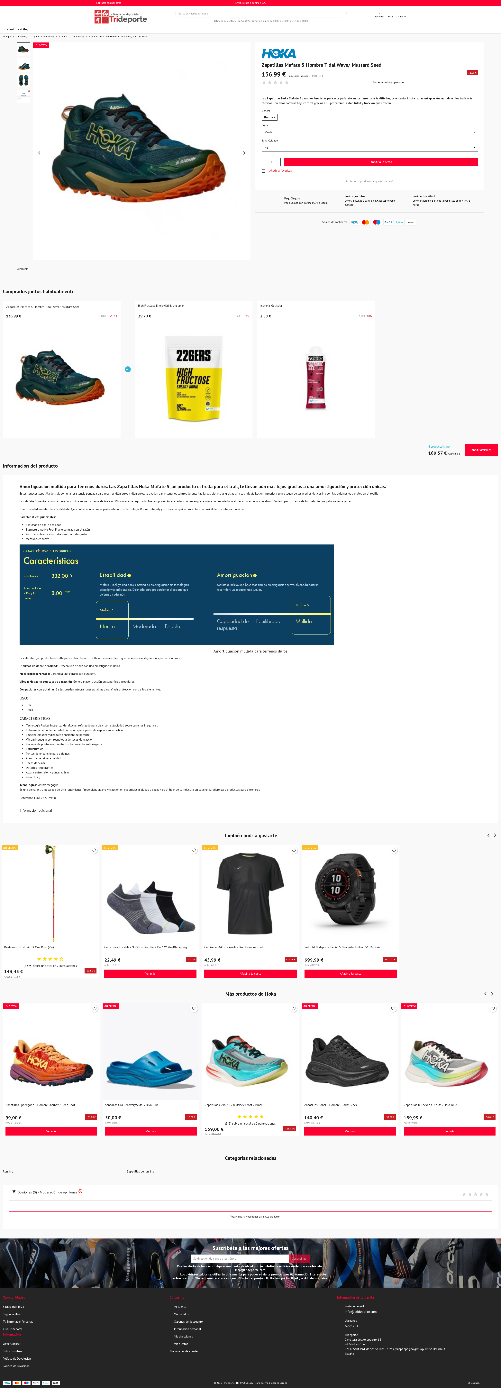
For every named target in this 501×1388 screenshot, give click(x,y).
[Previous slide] (39, 153)
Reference (26, 798)
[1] (264, 82)
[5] (286, 82)
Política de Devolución (17, 1358)
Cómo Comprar (12, 1344)
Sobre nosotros (12, 1351)
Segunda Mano (12, 1314)
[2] (269, 82)
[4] (281, 82)
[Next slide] (244, 153)
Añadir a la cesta (381, 162)
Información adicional (36, 810)
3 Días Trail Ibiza (13, 1307)
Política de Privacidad (16, 1366)
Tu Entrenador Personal (18, 1321)
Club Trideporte (13, 1329)
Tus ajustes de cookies (184, 1351)
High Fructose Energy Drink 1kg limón (161, 305)
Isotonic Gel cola (271, 305)
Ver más (150, 973)
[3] (275, 82)
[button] (23, 49)
